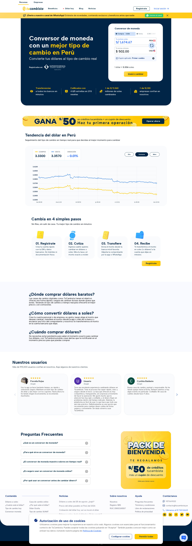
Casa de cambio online (38, 502)
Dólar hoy (69, 8)
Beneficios (52, 8)
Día (129, 154)
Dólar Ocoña (34, 508)
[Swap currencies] (152, 45)
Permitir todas (146, 536)
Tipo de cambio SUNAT (39, 512)
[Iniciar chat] (183, 537)
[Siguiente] (177, 394)
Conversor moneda (13, 512)
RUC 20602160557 (118, 508)
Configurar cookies (120, 536)
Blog (81, 8)
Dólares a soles (11, 502)
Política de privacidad (144, 512)
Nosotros (113, 502)
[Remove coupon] (153, 58)
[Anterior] (15, 394)
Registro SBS (115, 505)
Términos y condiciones (145, 505)
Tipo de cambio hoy (13, 508)
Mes (154, 154)
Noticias (92, 8)
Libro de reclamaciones (144, 508)
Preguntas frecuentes (144, 502)
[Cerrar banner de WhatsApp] (167, 15)
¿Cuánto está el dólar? (14, 505)
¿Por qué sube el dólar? (39, 505)
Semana (142, 154)
